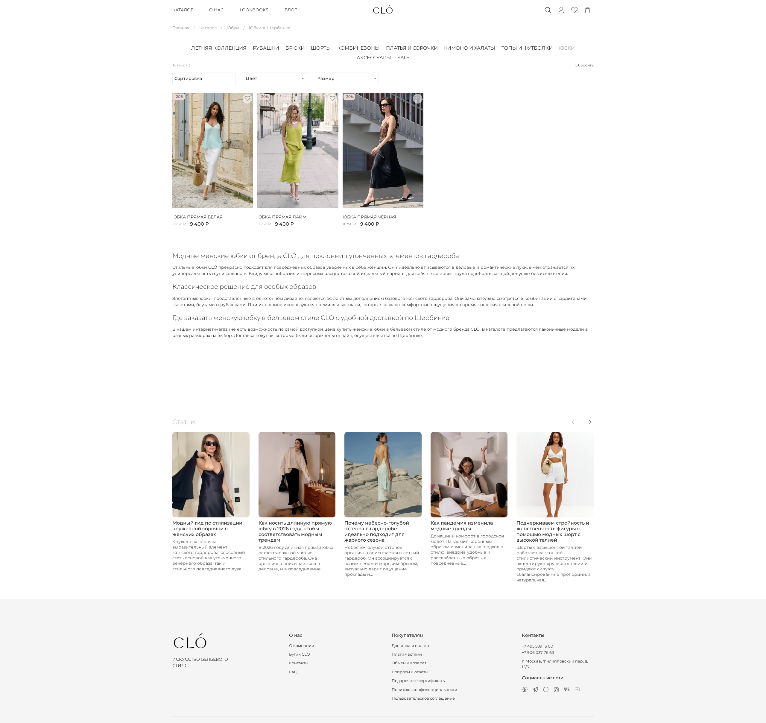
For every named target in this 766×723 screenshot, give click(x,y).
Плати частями (407, 654)
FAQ (293, 672)
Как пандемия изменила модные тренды (462, 525)
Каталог (208, 28)
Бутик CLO (299, 654)
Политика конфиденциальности (424, 689)
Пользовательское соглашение (423, 698)
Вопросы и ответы (410, 672)
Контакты (298, 663)
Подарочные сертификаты (419, 680)
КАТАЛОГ (182, 10)
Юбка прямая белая (197, 217)
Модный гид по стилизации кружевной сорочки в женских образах (207, 528)
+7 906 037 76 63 (538, 652)
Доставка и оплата (410, 645)
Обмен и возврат (409, 663)
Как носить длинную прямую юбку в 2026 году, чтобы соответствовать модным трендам (295, 531)
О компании (301, 645)
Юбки (233, 28)
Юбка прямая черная (369, 217)
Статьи (183, 421)
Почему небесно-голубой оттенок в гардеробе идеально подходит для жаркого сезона (376, 531)
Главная (180, 28)
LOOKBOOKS (254, 10)
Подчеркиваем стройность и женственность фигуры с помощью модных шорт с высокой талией (552, 531)
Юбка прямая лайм (281, 217)
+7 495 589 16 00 (537, 646)
